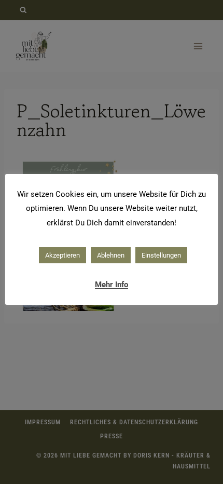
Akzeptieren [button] (62, 255)
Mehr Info (111, 284)
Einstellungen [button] (161, 255)
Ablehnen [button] (110, 255)
